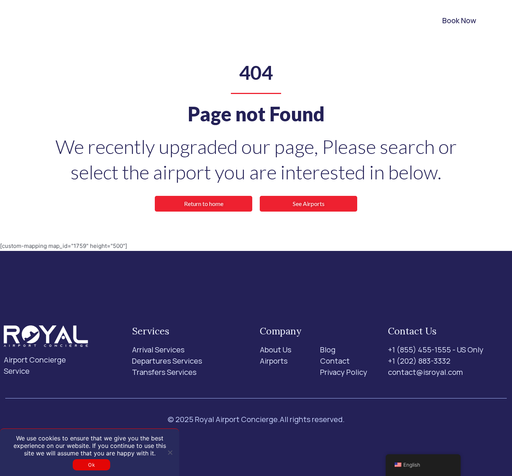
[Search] (403, 21)
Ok (91, 465)
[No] (170, 452)
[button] (134, 20)
